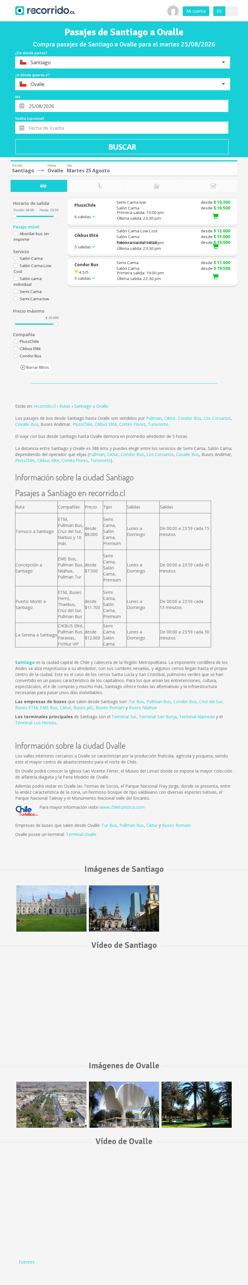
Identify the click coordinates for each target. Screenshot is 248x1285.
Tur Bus (136, 701)
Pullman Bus (158, 701)
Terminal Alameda (197, 716)
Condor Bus (189, 418)
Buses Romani (110, 707)
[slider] (14, 216)
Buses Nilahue (143, 707)
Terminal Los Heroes (35, 722)
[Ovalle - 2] (124, 1105)
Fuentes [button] (26, 1262)
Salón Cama (31, 258)
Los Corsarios (217, 418)
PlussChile (82, 424)
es (219, 11)
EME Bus (48, 707)
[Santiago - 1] (51, 908)
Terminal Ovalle (81, 834)
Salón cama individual (28, 281)
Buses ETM (26, 707)
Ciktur (169, 418)
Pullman (154, 418)
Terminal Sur (124, 716)
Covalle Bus (26, 424)
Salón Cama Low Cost (32, 268)
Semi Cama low (34, 298)
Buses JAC (83, 707)
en (231, 11)
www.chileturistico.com (122, 807)
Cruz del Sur (210, 701)
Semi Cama (31, 291)
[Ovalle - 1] (196, 1105)
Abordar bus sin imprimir (31, 236)
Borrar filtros (37, 367)
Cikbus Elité (106, 424)
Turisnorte (158, 424)
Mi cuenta (196, 11)
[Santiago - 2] (124, 908)
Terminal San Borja (158, 716)
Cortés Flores (132, 424)
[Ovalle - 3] (51, 1105)
